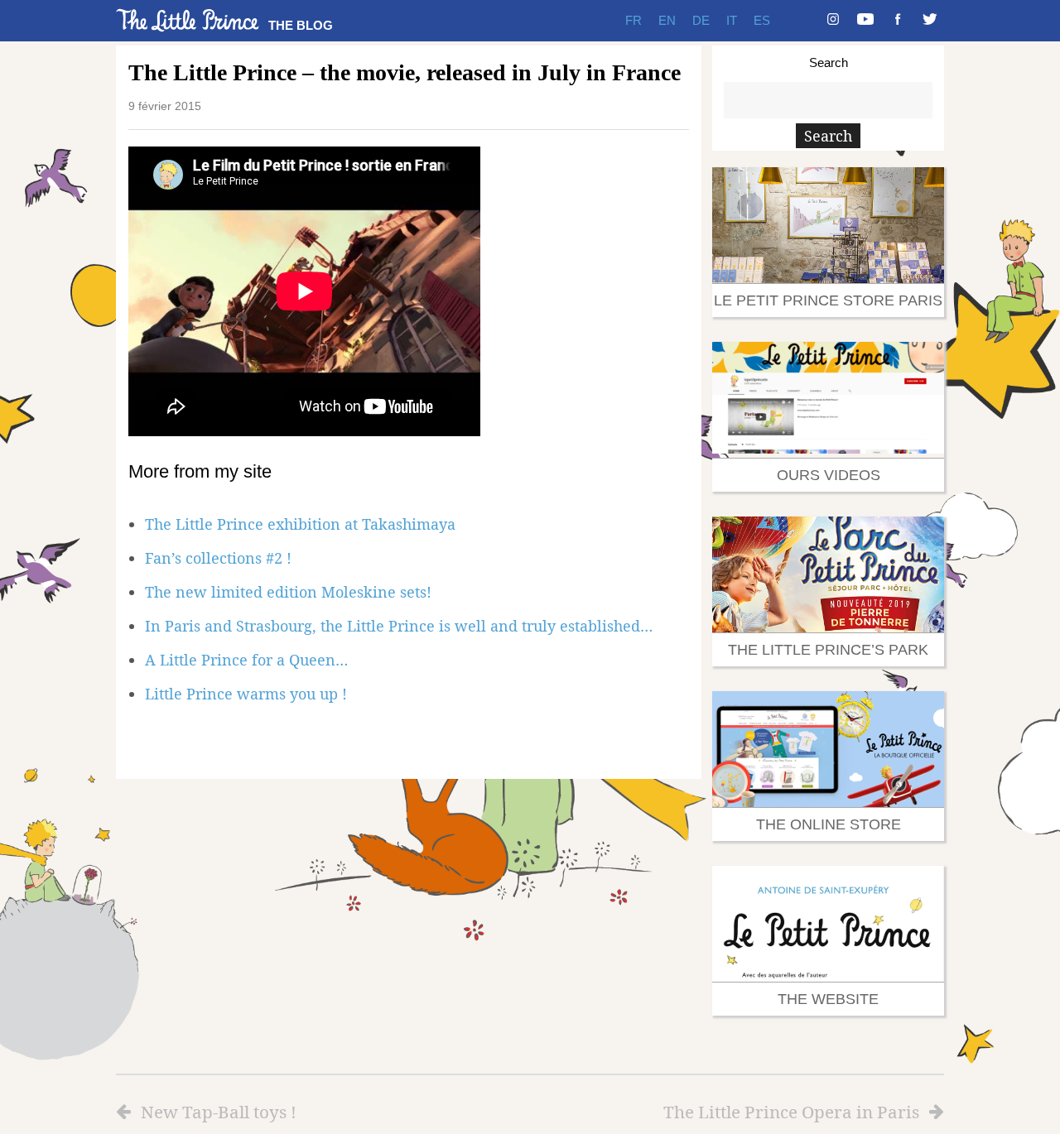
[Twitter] (930, 21)
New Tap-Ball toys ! (218, 1111)
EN (667, 20)
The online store (828, 824)
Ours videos (828, 475)
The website (828, 999)
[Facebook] (898, 21)
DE (701, 20)
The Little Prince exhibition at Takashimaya (300, 524)
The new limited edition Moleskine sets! (288, 592)
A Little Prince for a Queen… (246, 660)
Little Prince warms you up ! (246, 694)
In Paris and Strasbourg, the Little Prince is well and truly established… (399, 626)
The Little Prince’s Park (828, 649)
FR (633, 20)
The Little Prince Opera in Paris (791, 1111)
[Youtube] (865, 21)
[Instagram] (833, 21)
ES (762, 20)
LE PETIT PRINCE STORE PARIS (828, 300)
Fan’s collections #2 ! (218, 558)
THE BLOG (300, 25)
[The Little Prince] (188, 20)
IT (731, 20)
